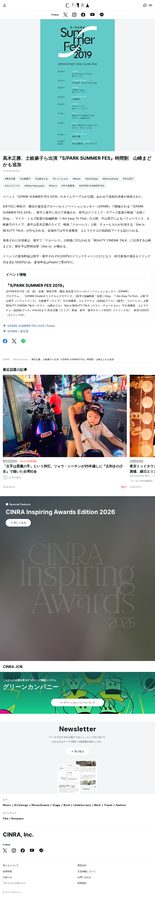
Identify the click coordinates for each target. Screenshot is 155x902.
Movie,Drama (20, 359)
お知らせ (7, 877)
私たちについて (11, 865)
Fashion (121, 805)
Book (67, 805)
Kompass (17, 818)
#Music (77, 178)
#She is (53, 185)
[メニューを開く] (150, 5)
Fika (5, 818)
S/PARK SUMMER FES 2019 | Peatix (31, 326)
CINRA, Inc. (18, 834)
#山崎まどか (41, 178)
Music (7, 805)
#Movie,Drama (110, 178)
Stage (56, 805)
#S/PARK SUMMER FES (91, 185)
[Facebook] (83, 15)
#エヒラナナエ (12, 185)
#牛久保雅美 (68, 185)
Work (97, 805)
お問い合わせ (84, 877)
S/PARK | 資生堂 (18, 331)
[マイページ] (4, 5)
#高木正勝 (10, 178)
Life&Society (82, 805)
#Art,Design (91, 178)
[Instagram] (74, 15)
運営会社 (82, 865)
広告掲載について (87, 871)
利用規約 (82, 883)
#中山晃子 (128, 178)
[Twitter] (65, 15)
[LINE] (102, 15)
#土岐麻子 (25, 178)
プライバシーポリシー (14, 883)
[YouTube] (92, 15)
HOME (6, 359)
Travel (108, 805)
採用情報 (7, 871)
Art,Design (21, 805)
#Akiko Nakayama (34, 185)
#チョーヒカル (60, 178)
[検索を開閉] (145, 5)
